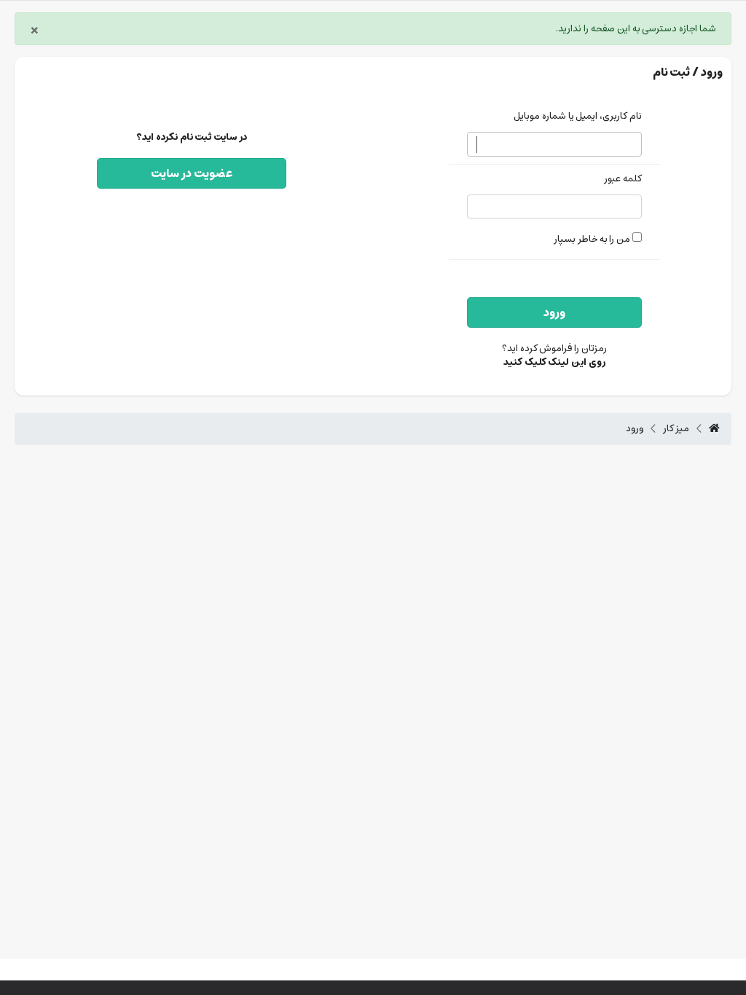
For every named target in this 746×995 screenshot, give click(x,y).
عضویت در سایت (191, 173)
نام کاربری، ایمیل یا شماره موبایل (578, 117)
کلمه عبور (623, 179)
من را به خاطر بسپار (593, 239)
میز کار (676, 429)
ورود (554, 312)
